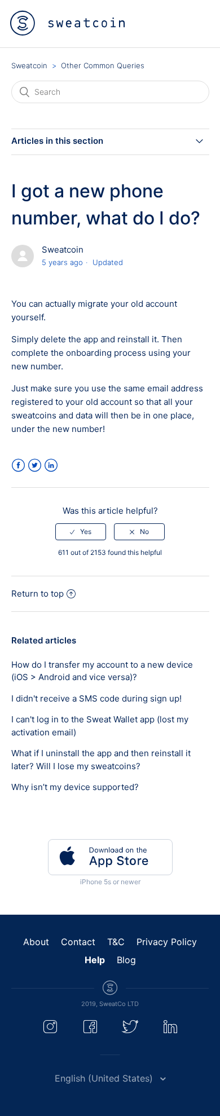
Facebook (18, 465)
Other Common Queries (102, 65)
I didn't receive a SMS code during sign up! (96, 698)
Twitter (35, 465)
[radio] (80, 531)
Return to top (37, 593)
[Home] (67, 23)
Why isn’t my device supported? (75, 787)
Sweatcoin (29, 65)
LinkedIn (51, 465)
